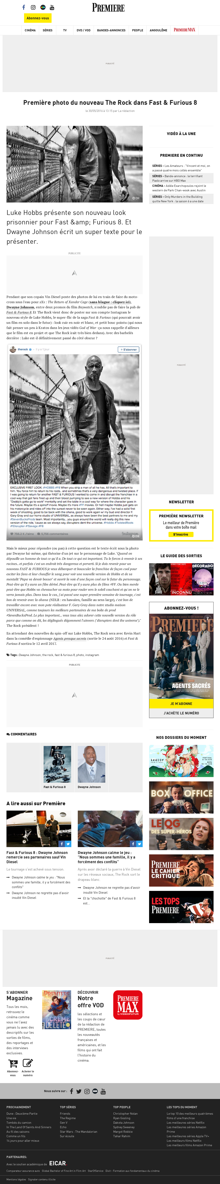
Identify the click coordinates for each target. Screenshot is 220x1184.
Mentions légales (16, 1179)
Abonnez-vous (38, 18)
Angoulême (158, 30)
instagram (92, 655)
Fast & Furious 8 (55, 787)
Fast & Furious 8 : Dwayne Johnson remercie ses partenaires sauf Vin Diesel (37, 857)
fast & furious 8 (65, 655)
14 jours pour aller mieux (22, 1140)
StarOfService (95, 1170)
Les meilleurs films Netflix (184, 1140)
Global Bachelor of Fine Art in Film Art (64, 1170)
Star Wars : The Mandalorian (78, 1131)
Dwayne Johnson (20, 307)
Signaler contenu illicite (41, 1179)
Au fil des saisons (17, 1131)
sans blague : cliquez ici (110, 302)
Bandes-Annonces (111, 30)
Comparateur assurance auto (23, 1170)
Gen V (63, 1122)
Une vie (11, 1118)
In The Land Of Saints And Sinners (28, 1127)
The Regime (68, 1118)
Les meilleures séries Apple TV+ (188, 1136)
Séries (47, 30)
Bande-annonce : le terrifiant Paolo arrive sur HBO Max (177, 178)
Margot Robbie (123, 1131)
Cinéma (30, 30)
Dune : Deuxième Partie (21, 1113)
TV (65, 30)
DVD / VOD (83, 30)
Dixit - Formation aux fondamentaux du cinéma (132, 1170)
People (137, 30)
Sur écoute (67, 1136)
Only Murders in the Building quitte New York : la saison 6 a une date (177, 199)
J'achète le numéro (181, 713)
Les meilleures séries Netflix (186, 1122)
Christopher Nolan (125, 1113)
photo (80, 655)
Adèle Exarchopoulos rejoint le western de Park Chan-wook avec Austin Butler (179, 189)
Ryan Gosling (121, 1118)
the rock (47, 655)
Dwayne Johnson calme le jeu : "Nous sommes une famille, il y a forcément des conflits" (41, 882)
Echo (63, 1127)
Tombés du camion (18, 1122)
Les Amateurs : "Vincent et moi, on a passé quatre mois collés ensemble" (181, 168)
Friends (65, 1113)
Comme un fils (15, 1136)
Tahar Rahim (121, 1136)
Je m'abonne (181, 704)
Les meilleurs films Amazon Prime (189, 1145)
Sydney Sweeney (123, 1127)
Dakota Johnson (123, 1122)
